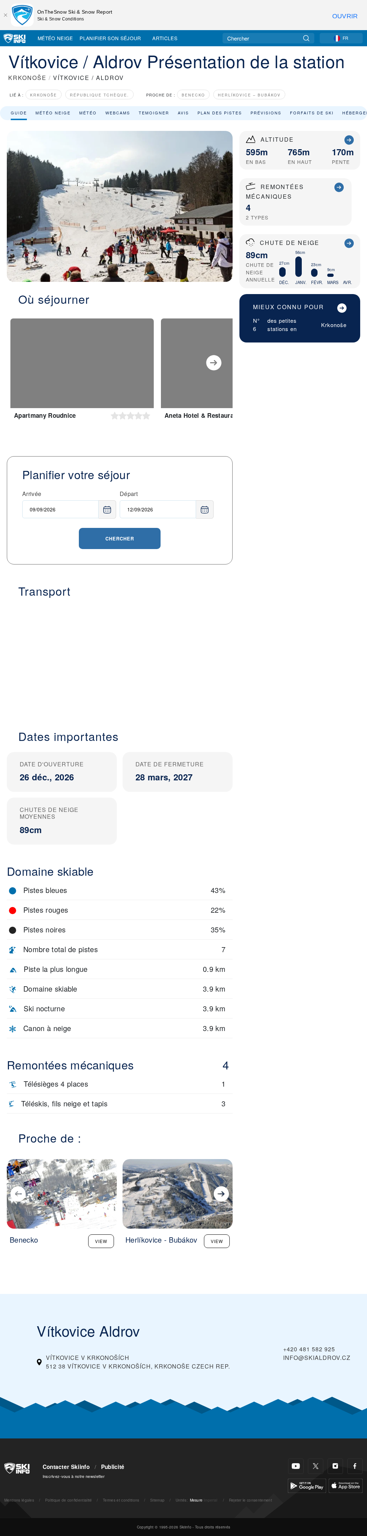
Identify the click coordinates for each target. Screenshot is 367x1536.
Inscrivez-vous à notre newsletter (74, 1476)
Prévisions (266, 112)
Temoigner (154, 112)
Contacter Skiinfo (66, 1467)
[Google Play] (307, 1485)
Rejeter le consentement (250, 1500)
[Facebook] (355, 1466)
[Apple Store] (346, 1485)
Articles (164, 38)
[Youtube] (296, 1466)
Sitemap (157, 1500)
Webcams (117, 112)
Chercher (119, 538)
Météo (88, 112)
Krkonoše (43, 95)
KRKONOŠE (27, 78)
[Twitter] (315, 1466)
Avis (183, 112)
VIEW (101, 1241)
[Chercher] (306, 38)
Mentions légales (19, 1500)
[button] (120, 659)
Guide (19, 112)
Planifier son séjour (110, 38)
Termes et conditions (121, 1500)
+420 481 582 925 (309, 1349)
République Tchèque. (99, 95)
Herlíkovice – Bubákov (249, 95)
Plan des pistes (219, 112)
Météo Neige (55, 38)
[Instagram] (335, 1466)
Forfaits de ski (312, 112)
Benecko (193, 95)
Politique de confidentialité (68, 1500)
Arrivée (31, 494)
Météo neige (53, 112)
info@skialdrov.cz (317, 1357)
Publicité (113, 1467)
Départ (129, 494)
